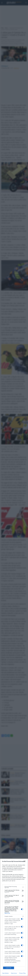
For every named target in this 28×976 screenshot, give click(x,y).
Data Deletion (5, 973)
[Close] (25, 861)
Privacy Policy (22, 973)
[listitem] (14, 887)
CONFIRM (8, 967)
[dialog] (14, 917)
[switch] (22, 890)
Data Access (14, 973)
